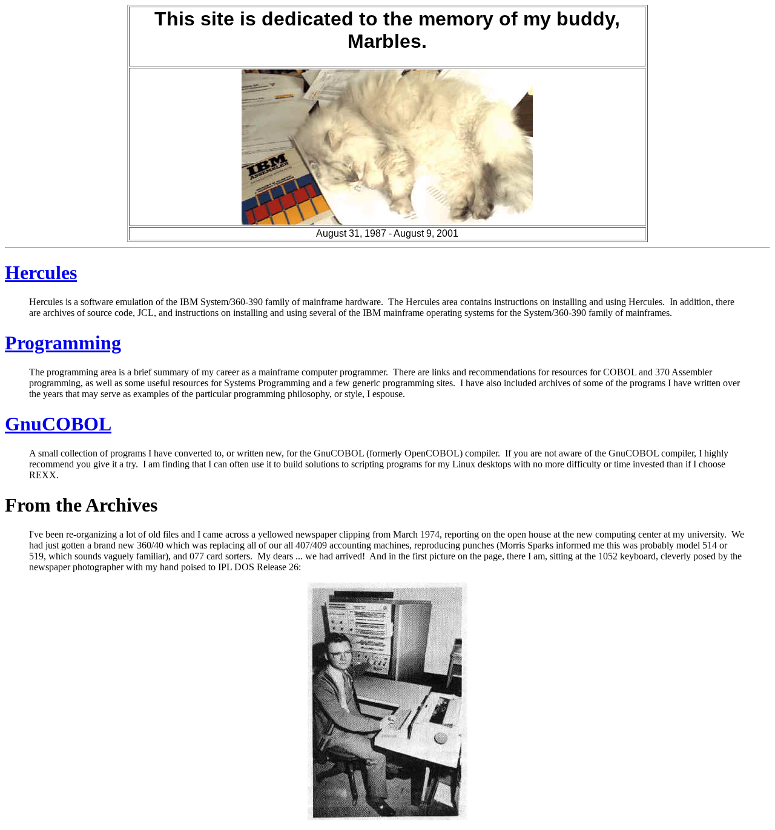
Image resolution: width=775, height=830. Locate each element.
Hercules (41, 272)
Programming (63, 343)
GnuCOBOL (58, 424)
